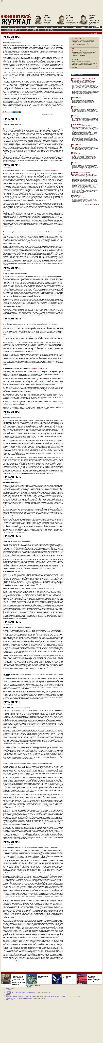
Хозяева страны (10, 33)
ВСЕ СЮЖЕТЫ (48, 30)
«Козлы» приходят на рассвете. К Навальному (19, 998)
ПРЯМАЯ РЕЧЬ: (76, 38)
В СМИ (74, 106)
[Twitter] (16, 112)
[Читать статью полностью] (84, 45)
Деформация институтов (81, 173)
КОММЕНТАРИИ (31, 27)
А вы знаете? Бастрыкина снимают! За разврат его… (21, 992)
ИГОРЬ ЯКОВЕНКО (85, 80)
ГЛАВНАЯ (18, 27)
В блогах (75, 115)
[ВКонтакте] (14, 112)
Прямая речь (76, 97)
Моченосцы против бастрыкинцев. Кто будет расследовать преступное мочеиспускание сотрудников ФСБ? (36, 996)
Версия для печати (47, 114)
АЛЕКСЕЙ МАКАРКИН (87, 174)
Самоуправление (32, 30)
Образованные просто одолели (83, 78)
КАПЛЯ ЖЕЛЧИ (62, 27)
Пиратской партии (36, 368)
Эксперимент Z (77, 124)
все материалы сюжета (92, 204)
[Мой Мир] (20, 112)
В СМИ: (74, 49)
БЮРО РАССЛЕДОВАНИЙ (80, 27)
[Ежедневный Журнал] (16, 24)
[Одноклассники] (18, 112)
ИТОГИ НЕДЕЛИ (47, 27)
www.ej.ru (7, 27)
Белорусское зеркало (12, 30)
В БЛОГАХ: (75, 59)
